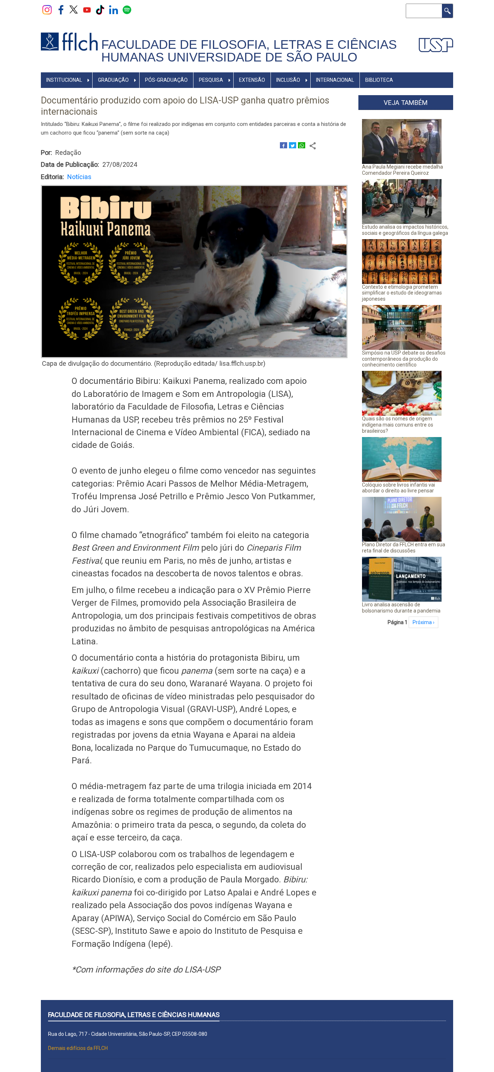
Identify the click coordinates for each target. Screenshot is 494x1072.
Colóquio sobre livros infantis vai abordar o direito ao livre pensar (398, 488)
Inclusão (288, 80)
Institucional (64, 80)
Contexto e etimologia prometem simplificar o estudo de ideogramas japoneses (402, 293)
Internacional (335, 80)
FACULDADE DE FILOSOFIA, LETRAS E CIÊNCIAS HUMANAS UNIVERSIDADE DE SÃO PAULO (249, 51)
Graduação (113, 80)
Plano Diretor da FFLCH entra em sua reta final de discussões (403, 548)
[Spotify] (127, 9)
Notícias (79, 177)
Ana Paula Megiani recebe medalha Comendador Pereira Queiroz (402, 170)
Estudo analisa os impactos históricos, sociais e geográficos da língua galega (405, 230)
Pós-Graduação (166, 80)
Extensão (252, 80)
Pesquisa (211, 80)
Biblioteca (379, 80)
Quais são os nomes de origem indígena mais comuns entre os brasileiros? (397, 425)
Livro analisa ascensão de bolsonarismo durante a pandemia (401, 608)
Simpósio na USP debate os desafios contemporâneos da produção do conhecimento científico (404, 359)
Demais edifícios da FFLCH (78, 1048)
